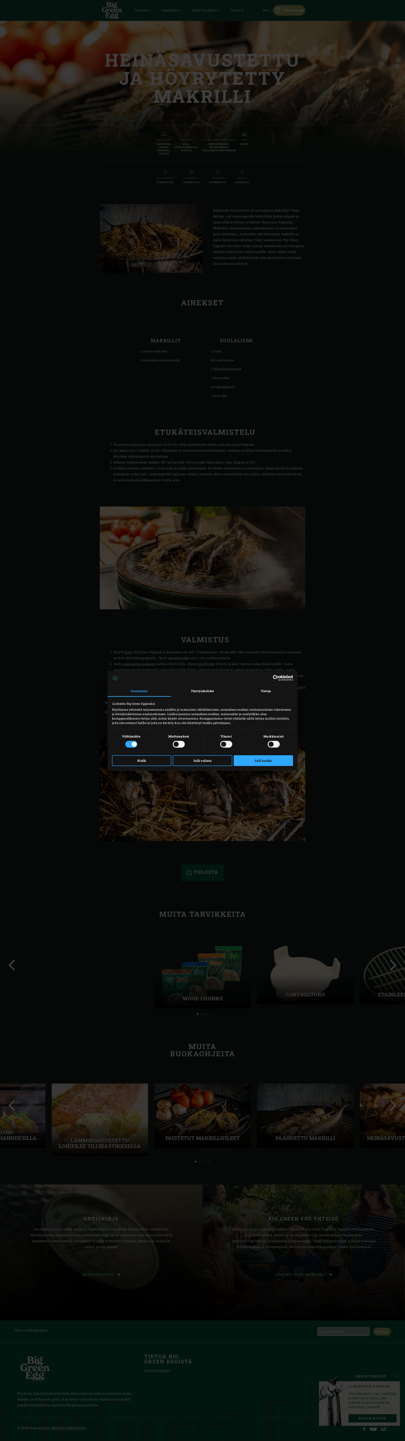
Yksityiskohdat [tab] (202, 691)
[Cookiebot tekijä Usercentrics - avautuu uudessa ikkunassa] (274, 678)
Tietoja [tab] (266, 691)
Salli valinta (202, 761)
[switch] (179, 744)
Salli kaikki (263, 761)
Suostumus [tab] (139, 691)
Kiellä (141, 761)
